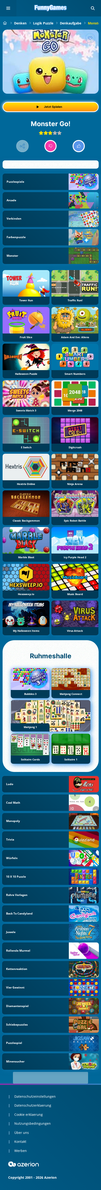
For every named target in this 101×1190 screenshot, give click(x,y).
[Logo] (50, 8)
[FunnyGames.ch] (5, 23)
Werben (20, 1150)
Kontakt (20, 1141)
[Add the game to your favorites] (90, 38)
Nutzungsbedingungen (32, 1123)
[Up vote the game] (79, 146)
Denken (20, 23)
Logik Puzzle (43, 23)
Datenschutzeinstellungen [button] (35, 1096)
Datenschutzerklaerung (32, 1105)
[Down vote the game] (50, 146)
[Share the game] (22, 146)
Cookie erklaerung (28, 1114)
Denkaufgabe (70, 23)
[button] (93, 8)
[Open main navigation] (8, 8)
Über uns (21, 1132)
